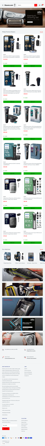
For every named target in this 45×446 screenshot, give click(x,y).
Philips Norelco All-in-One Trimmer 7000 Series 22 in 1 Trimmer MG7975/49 (33, 233)
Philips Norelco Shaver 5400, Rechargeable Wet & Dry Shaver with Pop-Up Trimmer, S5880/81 (33, 164)
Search (25, 368)
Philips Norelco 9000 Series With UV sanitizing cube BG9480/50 (11, 164)
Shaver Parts (23, 422)
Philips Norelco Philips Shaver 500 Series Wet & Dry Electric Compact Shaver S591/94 (11, 233)
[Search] (35, 5)
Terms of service (27, 370)
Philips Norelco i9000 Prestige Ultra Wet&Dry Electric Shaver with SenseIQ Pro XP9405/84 (32, 56)
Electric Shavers (24, 420)
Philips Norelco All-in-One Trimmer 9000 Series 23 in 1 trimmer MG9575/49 (33, 199)
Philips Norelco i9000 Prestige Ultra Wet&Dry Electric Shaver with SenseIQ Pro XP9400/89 (11, 56)
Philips (4, 54)
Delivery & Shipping (28, 373)
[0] (42, 5)
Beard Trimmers (24, 424)
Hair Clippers (23, 425)
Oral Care (23, 431)
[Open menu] (2, 5)
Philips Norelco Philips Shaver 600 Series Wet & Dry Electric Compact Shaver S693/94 (11, 199)
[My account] (39, 5)
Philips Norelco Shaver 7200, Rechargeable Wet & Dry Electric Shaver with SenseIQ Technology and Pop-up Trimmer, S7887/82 (32, 127)
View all (41, 31)
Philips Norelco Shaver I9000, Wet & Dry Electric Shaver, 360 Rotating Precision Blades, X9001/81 (32, 91)
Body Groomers (24, 429)
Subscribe (6, 428)
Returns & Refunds (28, 372)
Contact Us (26, 375)
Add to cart (12, 65)
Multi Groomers (24, 427)
